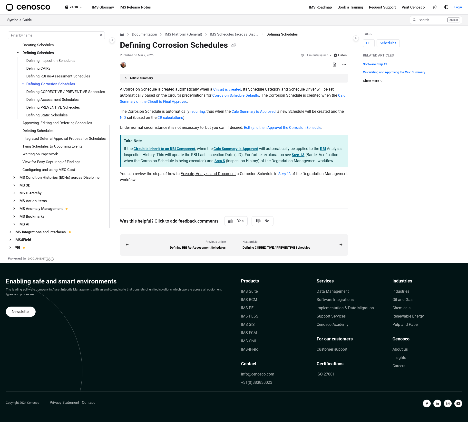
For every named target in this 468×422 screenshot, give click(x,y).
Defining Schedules (38, 53)
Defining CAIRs (38, 68)
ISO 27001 (326, 374)
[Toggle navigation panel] (112, 40)
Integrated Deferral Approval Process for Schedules (64, 138)
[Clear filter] (101, 35)
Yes (240, 221)
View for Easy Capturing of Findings (51, 162)
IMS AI (24, 224)
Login (458, 7)
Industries (402, 280)
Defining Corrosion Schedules (50, 84)
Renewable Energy (408, 316)
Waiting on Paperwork (40, 154)
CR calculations (170, 117)
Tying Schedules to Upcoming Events (52, 146)
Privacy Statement (64, 402)
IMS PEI (247, 308)
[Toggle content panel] (356, 38)
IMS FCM (249, 332)
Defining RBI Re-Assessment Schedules (58, 76)
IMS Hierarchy (30, 193)
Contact (248, 363)
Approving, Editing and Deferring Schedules (57, 123)
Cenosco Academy (333, 324)
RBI (323, 149)
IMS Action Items (33, 201)
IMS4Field (23, 240)
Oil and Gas (402, 299)
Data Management (333, 291)
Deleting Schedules (38, 131)
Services (325, 280)
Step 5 (219, 161)
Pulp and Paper (405, 324)
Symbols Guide (19, 20)
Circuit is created (227, 89)
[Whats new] (435, 7)
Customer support (332, 349)
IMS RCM (249, 299)
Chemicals (401, 308)
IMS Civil (248, 341)
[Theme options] (446, 7)
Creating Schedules (38, 45)
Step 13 (298, 155)
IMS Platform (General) (183, 34)
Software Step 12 (375, 64)
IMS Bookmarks (32, 216)
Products (250, 280)
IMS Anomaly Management (41, 208)
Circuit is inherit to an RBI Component (164, 149)
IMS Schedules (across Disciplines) (234, 34)
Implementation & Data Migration (345, 308)
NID (123, 117)
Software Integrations (335, 299)
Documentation (144, 34)
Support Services (331, 316)
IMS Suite (249, 291)
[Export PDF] (334, 65)
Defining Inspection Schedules (50, 60)
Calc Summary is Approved (253, 111)
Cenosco (401, 338)
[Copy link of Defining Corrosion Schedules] (234, 45)
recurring (197, 111)
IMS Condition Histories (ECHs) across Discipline (59, 177)
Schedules (388, 43)
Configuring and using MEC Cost (48, 170)
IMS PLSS (249, 316)
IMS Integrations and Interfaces (40, 232)
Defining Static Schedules (47, 115)
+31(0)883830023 (256, 382)
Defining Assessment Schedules (52, 99)
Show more (371, 81)
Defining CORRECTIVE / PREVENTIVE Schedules (65, 92)
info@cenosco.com (257, 374)
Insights (399, 357)
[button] (436, 20)
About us (400, 349)
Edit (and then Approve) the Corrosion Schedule (282, 127)
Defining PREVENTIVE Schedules (53, 107)
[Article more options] (344, 65)
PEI (17, 247)
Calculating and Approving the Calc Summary (394, 72)
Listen (342, 55)
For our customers (335, 338)
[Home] (28, 7)
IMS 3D (24, 185)
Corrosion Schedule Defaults (235, 95)
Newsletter (21, 311)
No (266, 221)
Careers (398, 366)
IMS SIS (248, 324)
